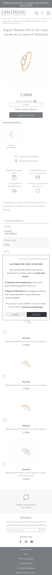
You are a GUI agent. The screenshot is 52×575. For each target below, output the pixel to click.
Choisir (15, 314)
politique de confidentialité (32, 307)
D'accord (36, 314)
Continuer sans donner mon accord (33, 259)
